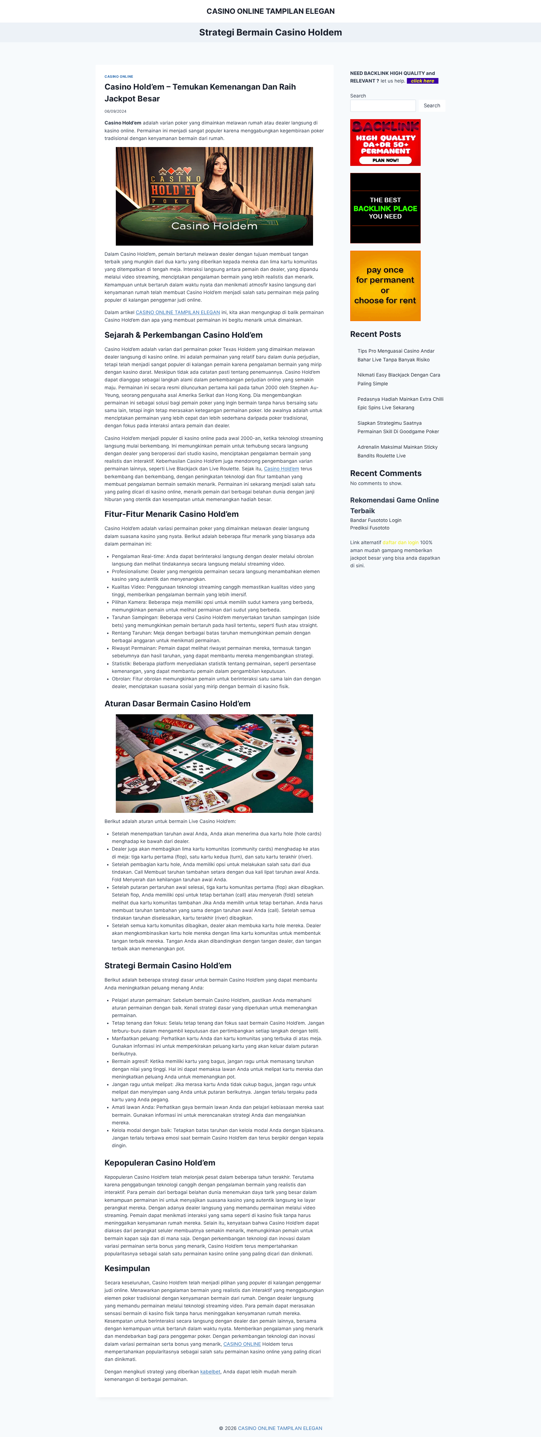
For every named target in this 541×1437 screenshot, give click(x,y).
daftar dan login (401, 542)
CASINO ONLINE (119, 76)
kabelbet (210, 1371)
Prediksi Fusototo (369, 528)
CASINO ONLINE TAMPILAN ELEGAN (178, 312)
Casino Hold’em (281, 468)
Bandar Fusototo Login (376, 520)
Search (358, 96)
